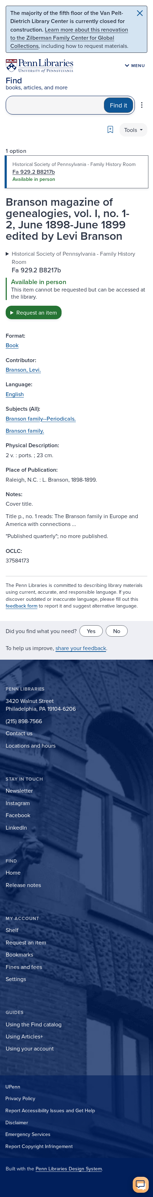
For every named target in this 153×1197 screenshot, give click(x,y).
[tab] (76, 172)
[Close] (140, 13)
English (15, 394)
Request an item (36, 312)
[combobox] (55, 105)
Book (12, 345)
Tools (131, 130)
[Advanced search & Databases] (141, 105)
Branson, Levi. (23, 369)
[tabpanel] (76, 284)
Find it (118, 105)
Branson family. (25, 430)
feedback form (21, 605)
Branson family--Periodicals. (41, 418)
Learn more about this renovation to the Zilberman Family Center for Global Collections (69, 38)
